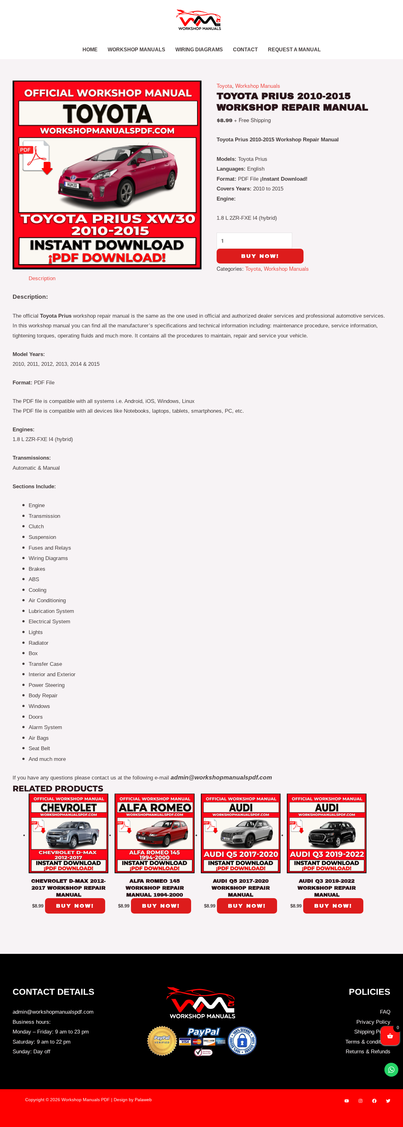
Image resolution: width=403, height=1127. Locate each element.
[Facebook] (374, 1101)
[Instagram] (360, 1101)
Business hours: (32, 1022)
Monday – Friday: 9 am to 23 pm (51, 1032)
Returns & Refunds (368, 1052)
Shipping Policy (372, 1032)
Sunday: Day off (31, 1052)
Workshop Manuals (257, 85)
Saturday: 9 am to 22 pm (42, 1042)
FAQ (385, 1012)
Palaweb (143, 1099)
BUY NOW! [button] (75, 906)
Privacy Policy (373, 1022)
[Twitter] (388, 1101)
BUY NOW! (260, 256)
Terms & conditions (367, 1042)
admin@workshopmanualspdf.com (53, 1012)
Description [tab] (42, 278)
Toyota (224, 85)
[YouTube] (346, 1101)
